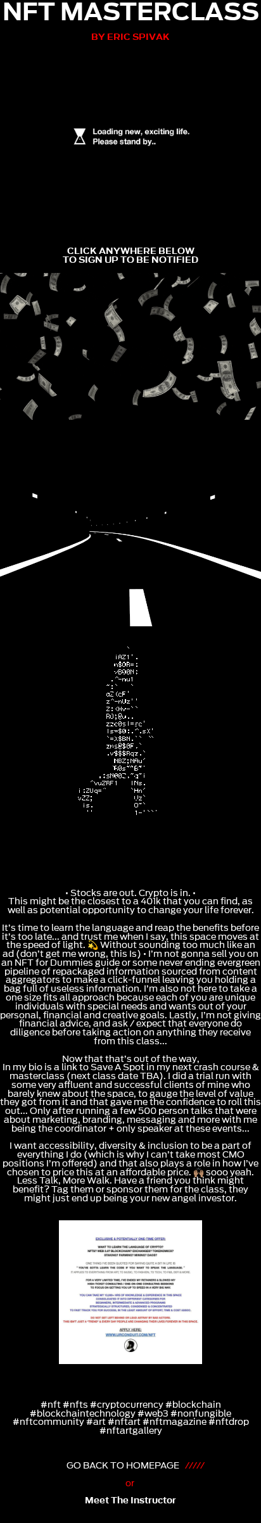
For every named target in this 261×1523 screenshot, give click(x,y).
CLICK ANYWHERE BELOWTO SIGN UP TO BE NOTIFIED (130, 255)
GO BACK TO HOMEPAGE (125, 1465)
